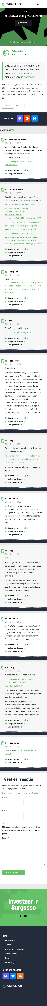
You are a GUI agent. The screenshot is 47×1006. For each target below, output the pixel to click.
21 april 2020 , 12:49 (13, 143)
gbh (11, 320)
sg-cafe (22, 105)
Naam (4, 797)
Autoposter (17, 50)
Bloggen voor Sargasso (14, 949)
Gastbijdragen (10, 962)
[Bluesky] (13, 976)
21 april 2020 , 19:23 (13, 502)
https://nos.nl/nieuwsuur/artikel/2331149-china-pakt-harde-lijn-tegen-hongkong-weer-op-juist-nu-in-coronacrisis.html (22, 225)
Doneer (23, 916)
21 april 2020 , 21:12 (13, 671)
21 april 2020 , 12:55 (13, 193)
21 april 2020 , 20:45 (13, 622)
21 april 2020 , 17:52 (13, 364)
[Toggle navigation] (43, 4)
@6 (6, 506)
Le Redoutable (16, 189)
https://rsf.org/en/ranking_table (18, 332)
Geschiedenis (9, 940)
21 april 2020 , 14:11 (13, 324)
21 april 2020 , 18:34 (13, 444)
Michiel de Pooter (17, 139)
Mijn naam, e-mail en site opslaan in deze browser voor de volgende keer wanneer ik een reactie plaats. (22, 830)
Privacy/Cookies (10, 953)
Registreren (37, 793)
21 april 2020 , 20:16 (13, 554)
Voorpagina (24, 11)
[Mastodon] (6, 976)
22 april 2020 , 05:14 (13, 746)
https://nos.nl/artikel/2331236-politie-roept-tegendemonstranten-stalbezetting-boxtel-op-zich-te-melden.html (23, 459)
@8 (6, 626)
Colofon (7, 945)
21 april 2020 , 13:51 (13, 275)
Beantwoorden (14, 170)
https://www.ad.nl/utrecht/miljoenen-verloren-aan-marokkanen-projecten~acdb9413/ (20, 682)
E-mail (4, 810)
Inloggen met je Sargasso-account (16, 793)
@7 (6, 558)
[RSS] (20, 976)
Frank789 (13, 271)
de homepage (28, 76)
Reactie (5, 838)
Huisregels (8, 958)
